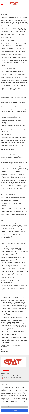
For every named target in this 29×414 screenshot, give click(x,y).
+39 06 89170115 (14, 375)
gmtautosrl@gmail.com (16, 377)
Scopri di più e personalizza (14, 407)
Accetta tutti (14, 410)
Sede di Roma (6, 370)
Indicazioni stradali (5, 379)
